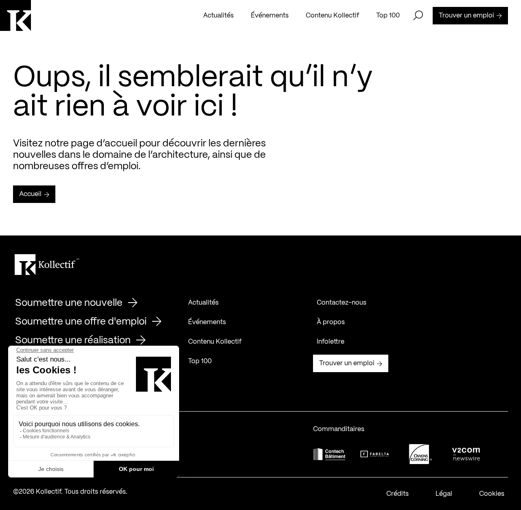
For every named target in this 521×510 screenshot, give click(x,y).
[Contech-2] (329, 454)
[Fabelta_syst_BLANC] (375, 454)
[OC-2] (420, 454)
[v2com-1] (466, 454)
